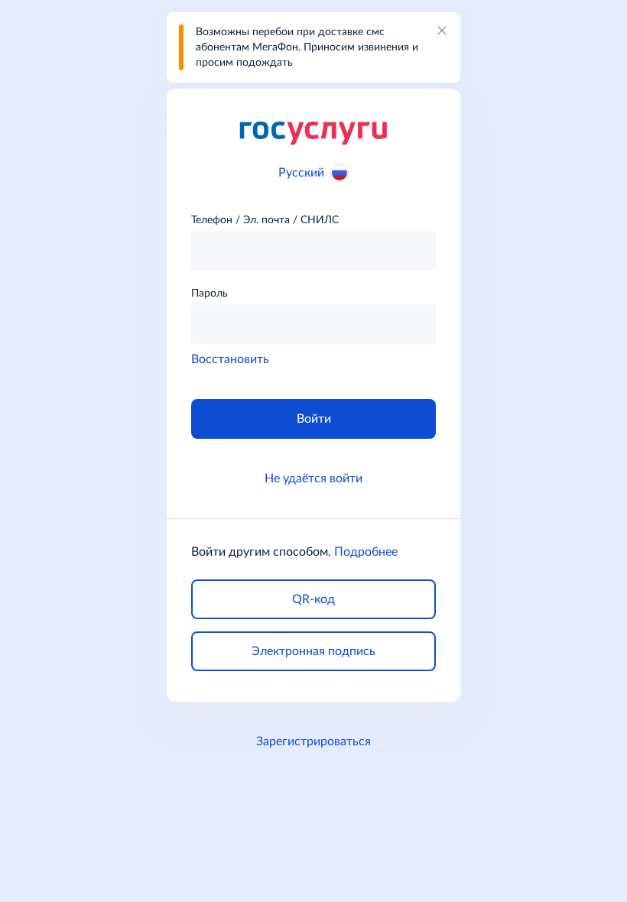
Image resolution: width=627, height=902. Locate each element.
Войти (314, 419)
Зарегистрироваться (313, 741)
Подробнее (366, 552)
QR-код (313, 599)
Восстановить (230, 359)
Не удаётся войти (313, 478)
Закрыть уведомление (442, 30)
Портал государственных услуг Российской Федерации (313, 132)
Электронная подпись (313, 651)
